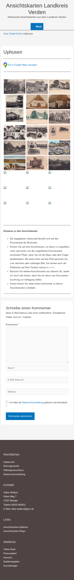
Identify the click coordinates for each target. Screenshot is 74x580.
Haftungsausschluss (13, 470)
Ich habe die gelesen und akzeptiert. (37, 404)
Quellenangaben (11, 561)
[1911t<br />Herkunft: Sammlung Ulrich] (59, 163)
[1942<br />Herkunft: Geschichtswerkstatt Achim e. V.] (14, 178)
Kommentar (12, 324)
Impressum (9, 462)
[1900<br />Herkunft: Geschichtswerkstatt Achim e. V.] (37, 117)
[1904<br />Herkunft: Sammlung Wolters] (59, 86)
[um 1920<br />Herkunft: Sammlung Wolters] (14, 163)
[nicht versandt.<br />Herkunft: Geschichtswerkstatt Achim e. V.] (59, 178)
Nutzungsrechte (11, 466)
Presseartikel (10, 553)
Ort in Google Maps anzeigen (22, 65)
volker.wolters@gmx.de (22, 509)
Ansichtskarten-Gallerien (15, 527)
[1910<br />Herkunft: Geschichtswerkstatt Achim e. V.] (14, 147)
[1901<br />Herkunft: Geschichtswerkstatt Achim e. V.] (59, 132)
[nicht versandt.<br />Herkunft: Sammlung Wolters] (37, 163)
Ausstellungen (10, 565)
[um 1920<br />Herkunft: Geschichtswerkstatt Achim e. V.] (59, 117)
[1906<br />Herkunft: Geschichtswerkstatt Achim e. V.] (37, 132)
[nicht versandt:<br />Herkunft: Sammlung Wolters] (37, 208)
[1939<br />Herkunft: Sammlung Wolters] (14, 108)
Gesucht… (8, 557)
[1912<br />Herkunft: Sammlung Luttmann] (37, 86)
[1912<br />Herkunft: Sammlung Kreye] (37, 147)
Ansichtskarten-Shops (14, 531)
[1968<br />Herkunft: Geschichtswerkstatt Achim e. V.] (37, 178)
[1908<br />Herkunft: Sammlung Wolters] (14, 86)
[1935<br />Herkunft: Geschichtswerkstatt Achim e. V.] (37, 193)
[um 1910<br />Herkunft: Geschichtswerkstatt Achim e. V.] (37, 102)
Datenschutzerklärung (33, 402)
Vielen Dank (9, 549)
